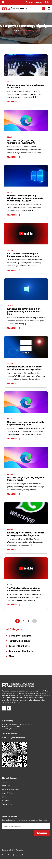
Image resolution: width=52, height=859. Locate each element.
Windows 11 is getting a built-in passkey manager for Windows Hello (24, 311)
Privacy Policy (7, 855)
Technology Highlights (21, 651)
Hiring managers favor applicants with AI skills (25, 86)
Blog (11, 656)
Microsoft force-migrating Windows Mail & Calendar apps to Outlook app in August (25, 198)
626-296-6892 (35, 2)
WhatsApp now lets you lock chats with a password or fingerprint (25, 534)
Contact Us (7, 804)
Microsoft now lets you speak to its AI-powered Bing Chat (25, 423)
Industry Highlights (19, 640)
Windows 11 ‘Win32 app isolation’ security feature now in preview (24, 368)
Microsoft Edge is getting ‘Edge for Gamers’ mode (25, 478)
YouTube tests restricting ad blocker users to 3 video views (23, 254)
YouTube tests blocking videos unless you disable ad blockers (23, 589)
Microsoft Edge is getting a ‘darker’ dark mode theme (21, 141)
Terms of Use (19, 855)
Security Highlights (19, 646)
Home (4, 782)
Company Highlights (20, 635)
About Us (6, 786)
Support (5, 800)
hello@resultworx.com (13, 738)
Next (34, 621)
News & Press (7, 793)
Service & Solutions (10, 789)
